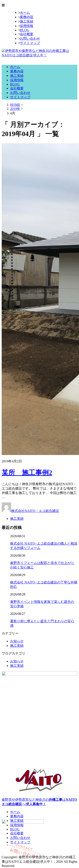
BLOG (24, 30)
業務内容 (26, 17)
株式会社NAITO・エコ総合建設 (35, 511)
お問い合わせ (30, 38)
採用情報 (26, 26)
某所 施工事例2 (27, 472)
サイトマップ (30, 43)
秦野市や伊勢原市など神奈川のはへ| (39, 802)
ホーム (25, 12)
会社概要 (26, 34)
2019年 (15, 109)
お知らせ (17, 641)
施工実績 (26, 21)
